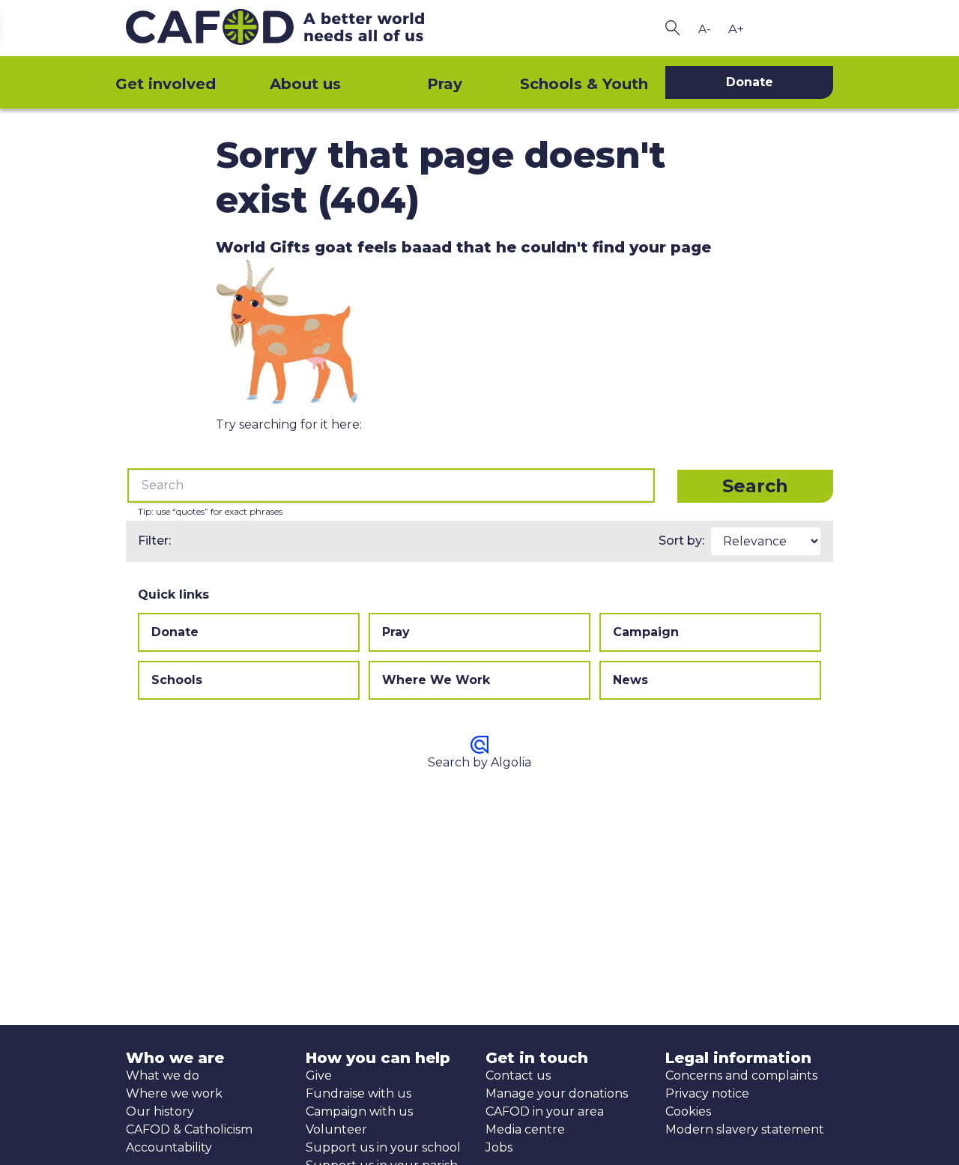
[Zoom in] (735, 28)
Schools (176, 680)
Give (319, 1075)
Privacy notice (707, 1093)
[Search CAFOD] (672, 28)
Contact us (518, 1075)
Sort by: (681, 540)
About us (305, 84)
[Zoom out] (704, 28)
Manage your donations (556, 1093)
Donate (175, 632)
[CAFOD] (300, 28)
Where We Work (436, 680)
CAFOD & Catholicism (189, 1129)
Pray (444, 84)
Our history (160, 1111)
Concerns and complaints (741, 1075)
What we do (162, 1075)
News (630, 680)
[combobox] (391, 485)
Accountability (169, 1147)
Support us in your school (383, 1147)
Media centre (525, 1129)
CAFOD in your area (544, 1111)
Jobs (498, 1147)
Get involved (165, 84)
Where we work (174, 1093)
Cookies (688, 1111)
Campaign (646, 632)
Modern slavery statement (744, 1129)
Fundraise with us (358, 1093)
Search (755, 486)
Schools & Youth (584, 84)
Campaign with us (359, 1111)
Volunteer (336, 1129)
